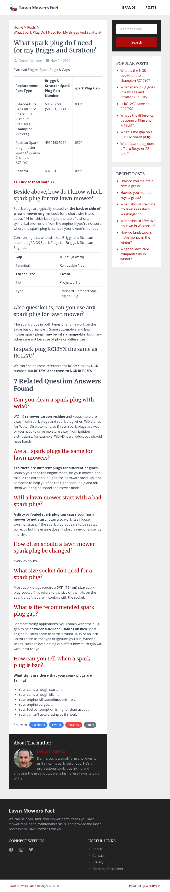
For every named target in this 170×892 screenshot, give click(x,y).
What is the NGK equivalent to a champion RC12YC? (135, 75)
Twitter (56, 725)
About (97, 849)
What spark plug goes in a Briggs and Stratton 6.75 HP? (137, 92)
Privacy (97, 862)
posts (31, 27)
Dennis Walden (51, 751)
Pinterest (74, 725)
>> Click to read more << (34, 182)
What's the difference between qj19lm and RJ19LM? (137, 120)
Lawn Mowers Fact (32, 810)
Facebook (38, 725)
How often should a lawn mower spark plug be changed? (54, 547)
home (18, 27)
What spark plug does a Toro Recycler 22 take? (137, 148)
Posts (151, 7)
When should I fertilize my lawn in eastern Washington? (137, 209)
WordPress (153, 886)
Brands (129, 7)
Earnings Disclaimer (107, 868)
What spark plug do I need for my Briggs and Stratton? (57, 32)
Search (136, 42)
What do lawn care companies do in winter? (134, 254)
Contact (98, 855)
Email (90, 725)
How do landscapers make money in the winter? (136, 237)
